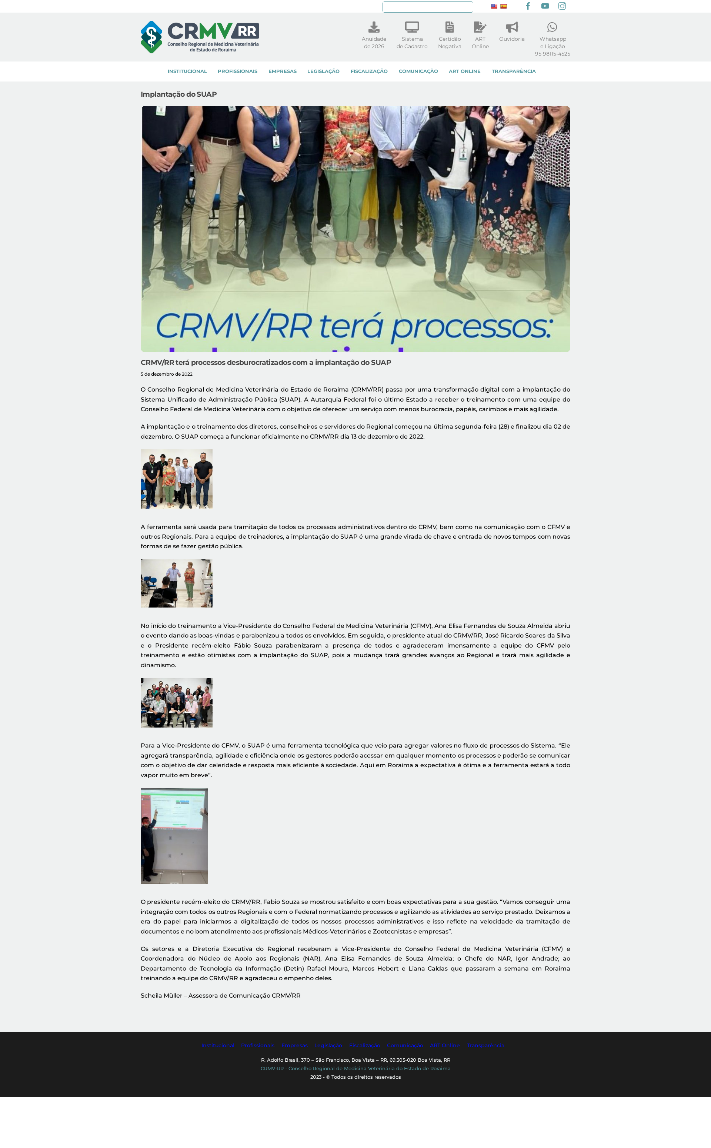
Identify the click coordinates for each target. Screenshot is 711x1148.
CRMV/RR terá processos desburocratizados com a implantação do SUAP (266, 362)
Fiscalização (369, 71)
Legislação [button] (328, 1045)
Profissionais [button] (257, 1045)
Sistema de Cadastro (412, 43)
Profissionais (237, 71)
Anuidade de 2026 (374, 43)
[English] (494, 6)
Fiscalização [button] (364, 1045)
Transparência (514, 71)
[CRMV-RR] (200, 50)
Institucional (187, 71)
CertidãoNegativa (449, 43)
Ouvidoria (512, 39)
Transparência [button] (485, 1045)
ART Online (465, 71)
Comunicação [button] (405, 1045)
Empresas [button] (294, 1045)
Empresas (282, 71)
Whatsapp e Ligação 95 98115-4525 (552, 46)
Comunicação (418, 71)
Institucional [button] (217, 1045)
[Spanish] (503, 6)
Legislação (323, 71)
